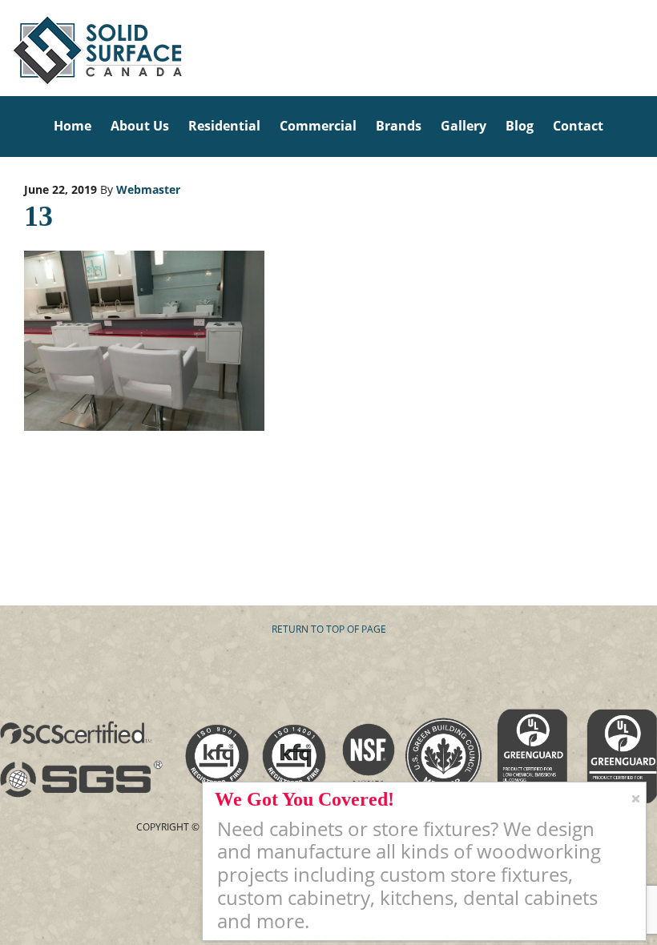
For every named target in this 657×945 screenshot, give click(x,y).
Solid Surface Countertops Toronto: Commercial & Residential (5, 48)
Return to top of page (329, 629)
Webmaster (148, 189)
